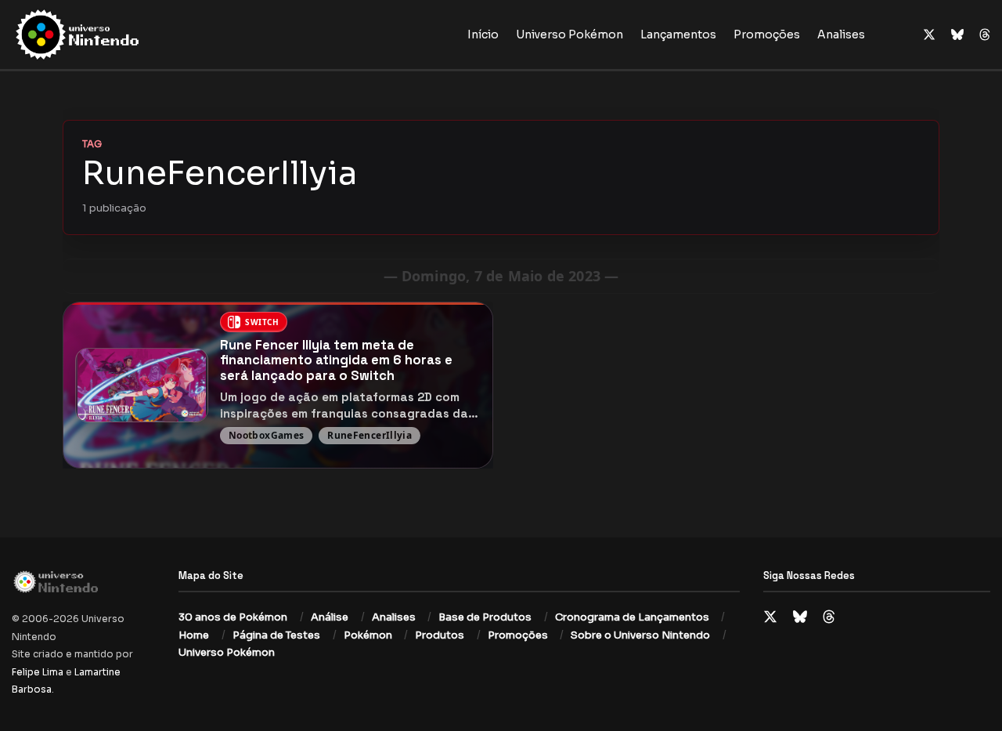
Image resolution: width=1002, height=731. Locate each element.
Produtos (439, 635)
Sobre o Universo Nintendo (640, 635)
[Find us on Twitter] (929, 35)
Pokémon (368, 635)
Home (193, 635)
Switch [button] (262, 322)
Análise (329, 617)
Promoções (766, 34)
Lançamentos (678, 34)
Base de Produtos (485, 617)
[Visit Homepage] (127, 34)
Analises (841, 34)
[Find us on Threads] (984, 35)
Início (483, 34)
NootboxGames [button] (266, 435)
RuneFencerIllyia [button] (369, 435)
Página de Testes (276, 635)
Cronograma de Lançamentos (632, 617)
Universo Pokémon (569, 34)
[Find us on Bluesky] (957, 35)
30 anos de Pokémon (232, 617)
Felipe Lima (37, 672)
